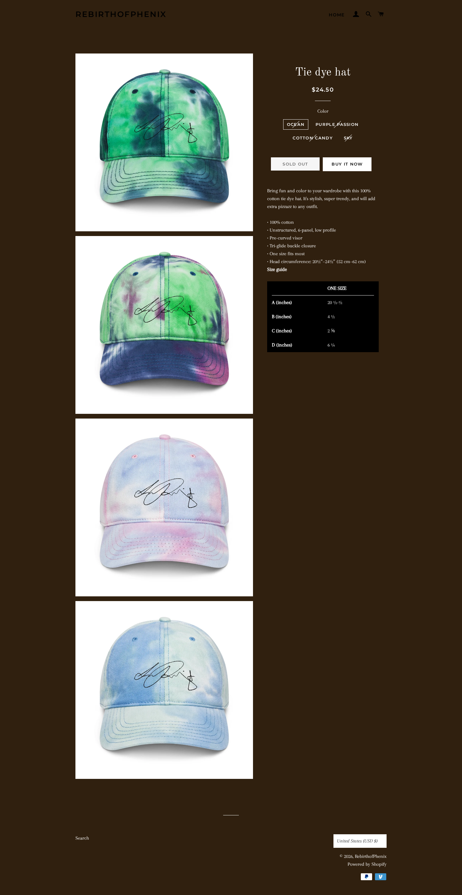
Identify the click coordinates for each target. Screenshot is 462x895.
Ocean (296, 124)
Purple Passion (337, 124)
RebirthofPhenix (121, 14)
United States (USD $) (357, 841)
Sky (348, 137)
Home (337, 15)
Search (82, 838)
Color (322, 111)
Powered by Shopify (367, 864)
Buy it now (347, 163)
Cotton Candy (313, 137)
